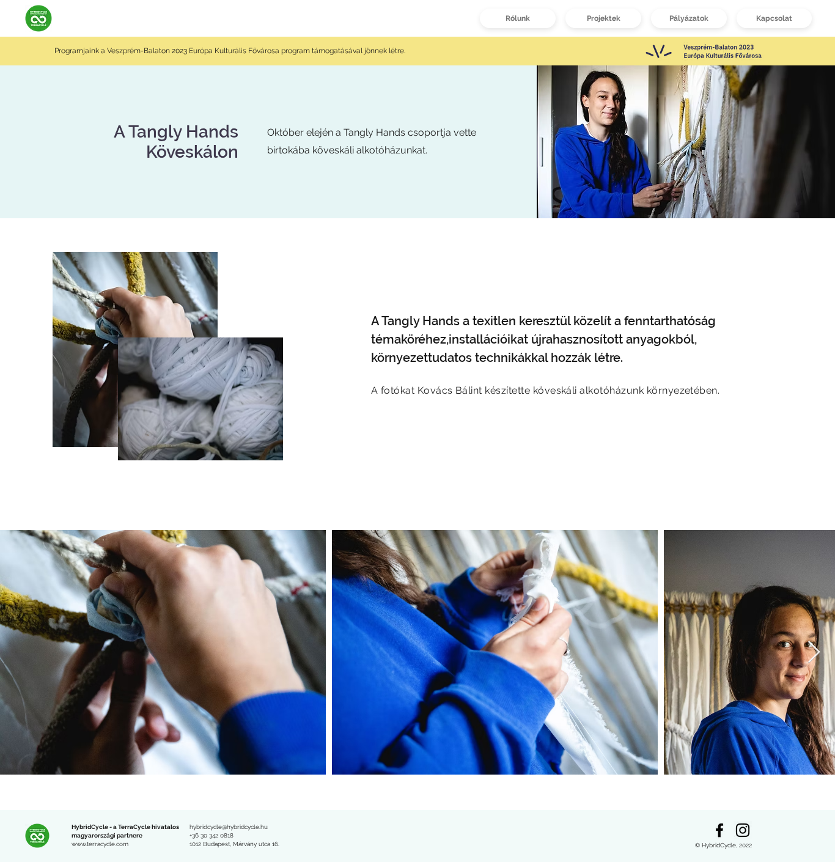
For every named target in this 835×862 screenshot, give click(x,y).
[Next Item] (814, 653)
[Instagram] (743, 830)
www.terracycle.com (100, 844)
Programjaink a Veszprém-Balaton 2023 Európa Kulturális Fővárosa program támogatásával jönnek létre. (230, 50)
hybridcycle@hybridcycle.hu (228, 826)
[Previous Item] (21, 653)
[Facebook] (719, 830)
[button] (603, 18)
